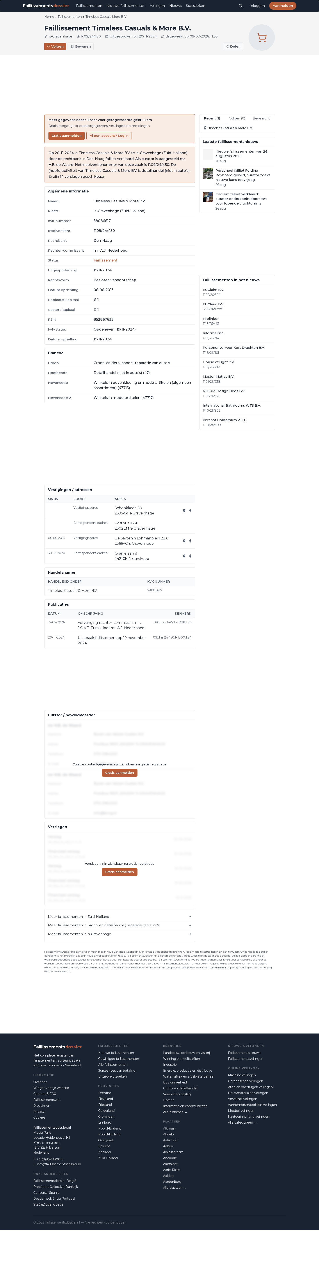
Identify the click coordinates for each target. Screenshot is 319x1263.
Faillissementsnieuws (244, 1053)
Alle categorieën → (242, 1122)
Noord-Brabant (109, 1128)
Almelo (168, 1134)
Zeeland (104, 1152)
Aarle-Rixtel (171, 1170)
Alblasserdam (173, 1152)
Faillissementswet (47, 1100)
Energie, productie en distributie (187, 1071)
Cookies (39, 1117)
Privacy (39, 1112)
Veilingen (157, 6)
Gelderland (106, 1111)
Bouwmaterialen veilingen (248, 1093)
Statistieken (195, 6)
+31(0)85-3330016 (50, 1159)
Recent (212, 118)
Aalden (168, 1176)
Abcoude (170, 1158)
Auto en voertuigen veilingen (250, 1087)
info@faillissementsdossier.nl (59, 1164)
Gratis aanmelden (67, 135)
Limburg (104, 1122)
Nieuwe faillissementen (126, 6)
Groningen (106, 1117)
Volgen (57, 46)
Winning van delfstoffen (181, 1059)
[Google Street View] (190, 511)
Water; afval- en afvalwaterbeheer (189, 1076)
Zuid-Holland (108, 1158)
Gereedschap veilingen (245, 1081)
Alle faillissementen (113, 1065)
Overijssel (105, 1140)
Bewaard (262, 118)
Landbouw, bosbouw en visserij (186, 1053)
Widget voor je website (51, 1088)
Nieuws (175, 6)
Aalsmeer (170, 1140)
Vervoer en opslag (177, 1094)
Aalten (168, 1146)
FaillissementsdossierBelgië (54, 1181)
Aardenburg (172, 1182)
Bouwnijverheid (175, 1082)
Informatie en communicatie (185, 1106)
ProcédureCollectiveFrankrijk (55, 1187)
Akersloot (170, 1164)
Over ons (40, 1082)
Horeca (168, 1100)
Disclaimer (41, 1106)
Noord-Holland (109, 1134)
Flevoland (105, 1099)
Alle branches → (175, 1112)
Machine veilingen (242, 1075)
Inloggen (257, 6)
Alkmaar (169, 1128)
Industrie (170, 1065)
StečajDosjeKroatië (48, 1204)
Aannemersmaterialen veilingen (252, 1105)
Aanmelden (283, 6)
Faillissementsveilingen (245, 1059)
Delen (235, 46)
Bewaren (83, 46)
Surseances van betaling (116, 1071)
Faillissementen (89, 6)
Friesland (105, 1105)
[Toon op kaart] (184, 511)
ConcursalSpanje (46, 1193)
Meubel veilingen (241, 1111)
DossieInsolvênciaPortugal (54, 1199)
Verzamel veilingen (242, 1099)
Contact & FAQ (44, 1094)
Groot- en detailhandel (180, 1088)
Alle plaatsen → (174, 1188)
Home (49, 17)
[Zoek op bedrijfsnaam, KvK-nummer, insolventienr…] (240, 6)
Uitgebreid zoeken (112, 1076)
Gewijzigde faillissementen (118, 1059)
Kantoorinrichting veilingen (248, 1117)
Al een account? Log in (109, 135)
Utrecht (104, 1146)
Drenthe (104, 1093)
